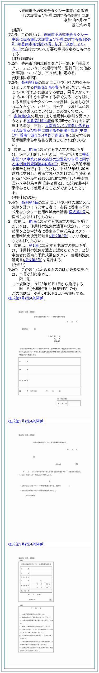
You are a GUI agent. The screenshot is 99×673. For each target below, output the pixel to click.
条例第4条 (29, 202)
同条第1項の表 (46, 87)
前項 (32, 149)
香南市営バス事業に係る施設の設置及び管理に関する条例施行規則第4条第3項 (50, 159)
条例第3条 (29, 82)
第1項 (33, 245)
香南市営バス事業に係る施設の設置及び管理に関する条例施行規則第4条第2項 (50, 130)
